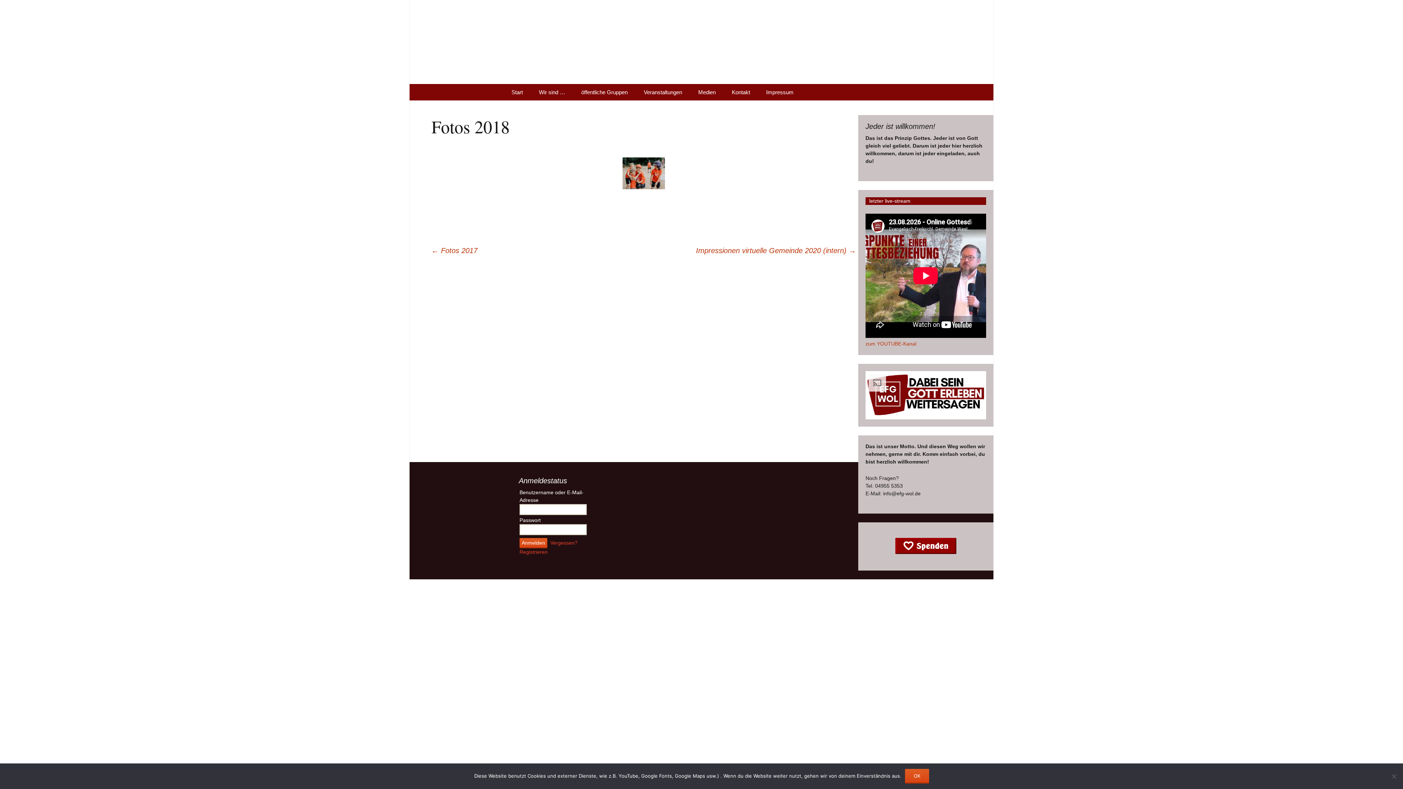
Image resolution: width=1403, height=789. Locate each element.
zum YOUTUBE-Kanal (891, 344)
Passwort (530, 520)
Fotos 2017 (454, 251)
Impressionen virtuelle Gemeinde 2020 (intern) (776, 251)
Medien (707, 92)
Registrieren (534, 552)
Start (517, 92)
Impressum (780, 92)
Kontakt (741, 92)
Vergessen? (564, 543)
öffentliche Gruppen (604, 92)
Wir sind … (552, 92)
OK (917, 776)
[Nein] (1394, 776)
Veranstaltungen (663, 92)
